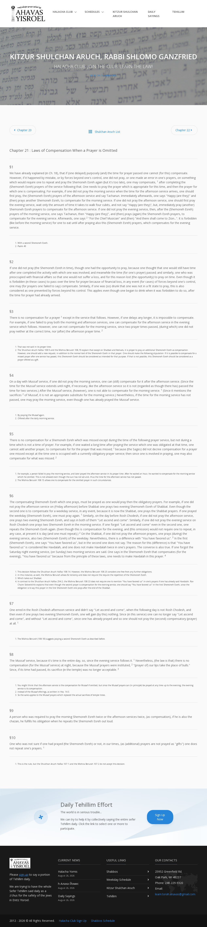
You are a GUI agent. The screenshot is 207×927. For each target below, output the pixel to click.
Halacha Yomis (67, 871)
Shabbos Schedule (103, 921)
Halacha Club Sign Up (73, 921)
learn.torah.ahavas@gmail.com (175, 894)
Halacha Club (63, 12)
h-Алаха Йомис (68, 884)
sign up (23, 874)
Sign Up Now (160, 817)
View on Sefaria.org (103, 75)
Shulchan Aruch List (104, 131)
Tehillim (178, 12)
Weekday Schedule (119, 880)
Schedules (92, 12)
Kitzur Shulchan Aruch (125, 14)
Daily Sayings (153, 14)
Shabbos (112, 871)
